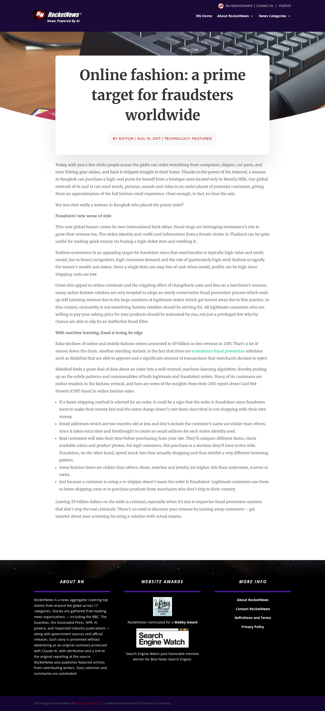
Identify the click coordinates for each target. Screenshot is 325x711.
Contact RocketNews (253, 609)
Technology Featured (188, 138)
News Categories (272, 16)
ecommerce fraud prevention (218, 351)
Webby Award (185, 622)
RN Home (204, 16)
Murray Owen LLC (88, 703)
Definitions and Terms (253, 617)
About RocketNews (233, 16)
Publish (285, 5)
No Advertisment (239, 5)
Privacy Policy (252, 626)
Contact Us (264, 5)
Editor (126, 138)
